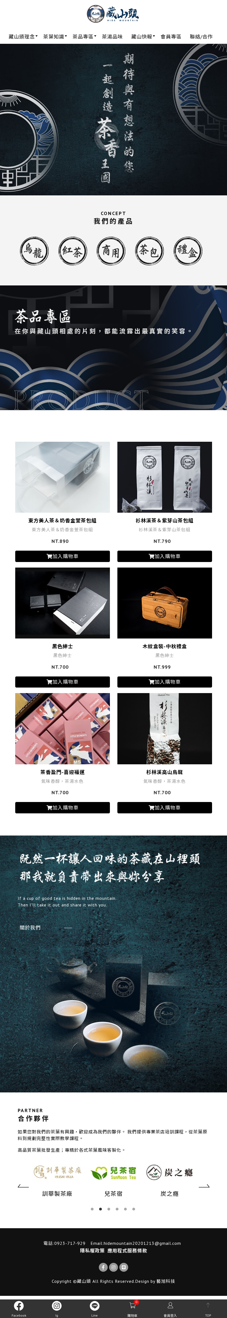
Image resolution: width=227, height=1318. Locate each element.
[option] (113, 119)
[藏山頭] (113, 14)
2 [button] (100, 1209)
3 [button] (108, 1209)
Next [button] (204, 1185)
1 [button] (92, 1209)
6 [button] (133, 1209)
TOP (208, 1315)
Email (96, 1243)
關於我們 (30, 927)
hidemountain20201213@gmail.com (142, 1243)
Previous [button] (23, 1185)
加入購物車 (65, 556)
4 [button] (117, 1209)
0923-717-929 (70, 1243)
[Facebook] (103, 1267)
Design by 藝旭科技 (155, 1281)
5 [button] (125, 1209)
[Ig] (113, 1267)
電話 (48, 1243)
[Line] (123, 1267)
